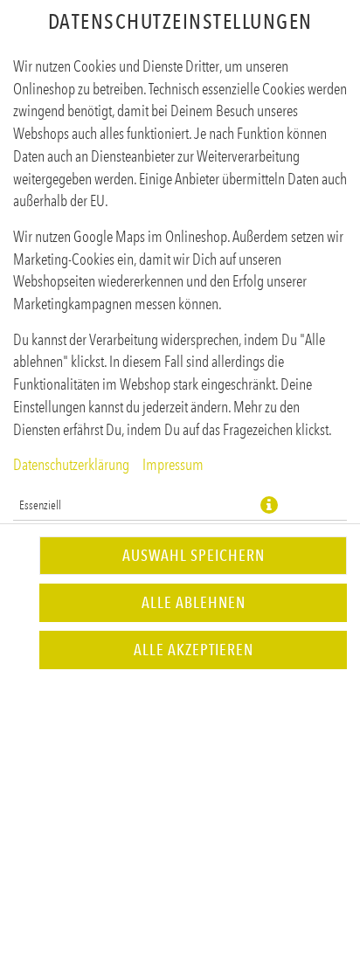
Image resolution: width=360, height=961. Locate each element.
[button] (269, 505)
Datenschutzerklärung (71, 464)
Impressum (173, 464)
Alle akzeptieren (193, 650)
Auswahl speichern (193, 555)
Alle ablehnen (194, 602)
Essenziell (40, 505)
